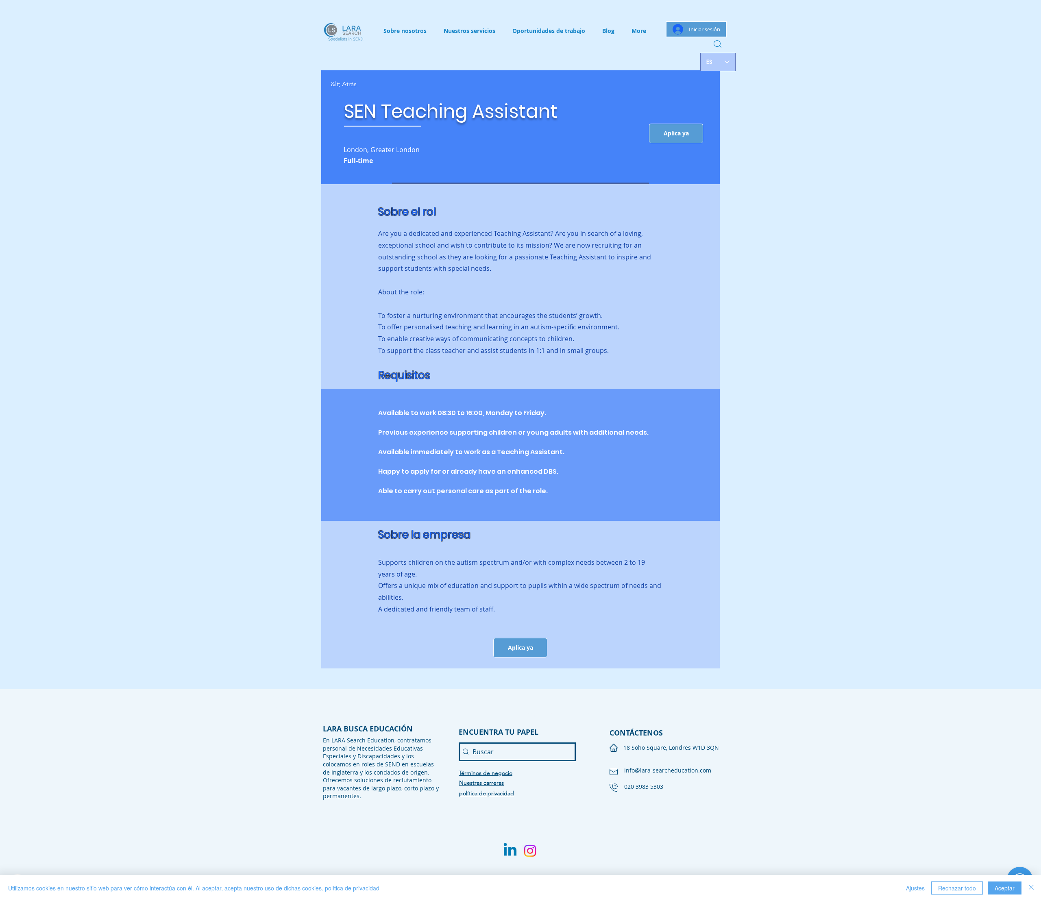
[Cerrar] (1031, 887)
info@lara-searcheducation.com (667, 770)
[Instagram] (530, 851)
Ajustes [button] (915, 888)
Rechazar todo (957, 888)
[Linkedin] (510, 851)
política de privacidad (352, 888)
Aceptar (1005, 888)
